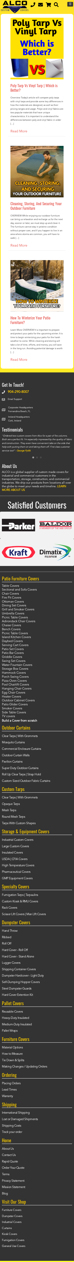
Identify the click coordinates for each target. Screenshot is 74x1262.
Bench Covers (11, 629)
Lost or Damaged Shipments (20, 1119)
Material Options (12, 1047)
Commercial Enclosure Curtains (21, 749)
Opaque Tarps (11, 804)
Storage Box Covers (15, 668)
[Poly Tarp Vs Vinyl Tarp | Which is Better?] (37, 20)
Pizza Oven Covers (14, 680)
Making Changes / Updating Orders (24, 1066)
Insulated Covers (12, 852)
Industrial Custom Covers (17, 840)
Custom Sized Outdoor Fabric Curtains (26, 781)
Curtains (7, 1228)
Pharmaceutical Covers (16, 872)
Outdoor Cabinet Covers (18, 700)
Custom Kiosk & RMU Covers (20, 901)
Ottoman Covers (13, 601)
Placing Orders (11, 1083)
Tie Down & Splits (13, 1060)
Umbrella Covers (13, 613)
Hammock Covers (14, 672)
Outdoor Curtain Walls (16, 755)
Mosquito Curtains (13, 742)
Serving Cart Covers (15, 645)
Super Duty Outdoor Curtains (20, 768)
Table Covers (10, 586)
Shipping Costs (11, 1125)
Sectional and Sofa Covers (19, 589)
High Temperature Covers (18, 865)
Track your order (12, 1132)
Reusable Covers (12, 1011)
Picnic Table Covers (15, 617)
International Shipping (16, 1112)
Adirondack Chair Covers (18, 621)
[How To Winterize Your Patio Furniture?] (37, 262)
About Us (8, 1148)
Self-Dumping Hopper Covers (21, 982)
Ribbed (6, 937)
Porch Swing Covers (15, 676)
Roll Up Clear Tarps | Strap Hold (21, 774)
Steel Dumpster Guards (16, 988)
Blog (5, 1193)
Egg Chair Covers (13, 692)
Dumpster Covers (12, 1216)
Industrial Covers (11, 1222)
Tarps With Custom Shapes (18, 823)
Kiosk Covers (9, 1234)
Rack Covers (9, 907)
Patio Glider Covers (15, 704)
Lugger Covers (11, 963)
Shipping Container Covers (19, 969)
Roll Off (6, 943)
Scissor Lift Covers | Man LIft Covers (24, 914)
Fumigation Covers (13, 1240)
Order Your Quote (13, 1168)
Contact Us (9, 1155)
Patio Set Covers (13, 649)
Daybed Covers (12, 641)
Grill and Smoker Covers (18, 609)
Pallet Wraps (9, 1030)
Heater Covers (11, 696)
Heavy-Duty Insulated (15, 1018)
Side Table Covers (14, 712)
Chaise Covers (11, 625)
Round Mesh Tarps (13, 816)
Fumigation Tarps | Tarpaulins (20, 895)
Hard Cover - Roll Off (15, 950)
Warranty (7, 1096)
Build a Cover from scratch (19, 720)
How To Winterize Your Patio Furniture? (30, 320)
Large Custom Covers (15, 846)
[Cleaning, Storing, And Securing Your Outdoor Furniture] (37, 148)
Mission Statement (13, 1187)
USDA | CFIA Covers (14, 859)
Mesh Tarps (9, 810)
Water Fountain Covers (17, 665)
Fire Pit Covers (11, 597)
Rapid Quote (10, 1161)
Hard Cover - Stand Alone (18, 956)
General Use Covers (13, 1246)
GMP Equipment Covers (17, 878)
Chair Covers (10, 593)
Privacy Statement (13, 1180)
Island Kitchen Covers (16, 637)
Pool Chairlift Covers (15, 684)
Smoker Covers (12, 708)
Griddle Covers (12, 657)
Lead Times (9, 1089)
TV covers (8, 716)
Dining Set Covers (14, 605)
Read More (18, 131)
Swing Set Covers (13, 661)
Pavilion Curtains (12, 761)
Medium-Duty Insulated (17, 1024)
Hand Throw (9, 930)
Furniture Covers (11, 1210)
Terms (5, 1174)
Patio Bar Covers (13, 653)
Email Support (15, 399)
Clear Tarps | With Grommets (20, 736)
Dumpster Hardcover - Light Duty (23, 975)
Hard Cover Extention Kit (17, 995)
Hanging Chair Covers (16, 688)
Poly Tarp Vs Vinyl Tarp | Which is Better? (33, 88)
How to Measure (12, 1053)
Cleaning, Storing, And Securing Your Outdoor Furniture (36, 206)
